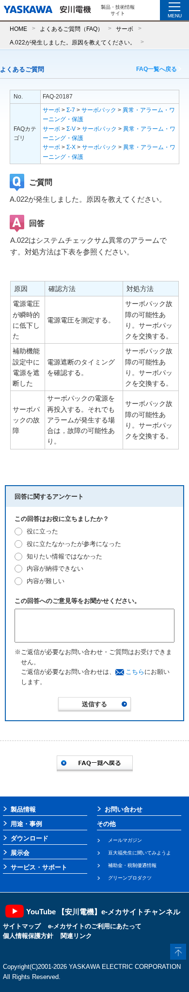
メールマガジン (125, 840)
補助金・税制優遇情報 (132, 865)
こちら (135, 671)
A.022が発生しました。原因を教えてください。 (73, 42)
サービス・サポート (39, 867)
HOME (18, 29)
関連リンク (76, 935)
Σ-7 (70, 110)
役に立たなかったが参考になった (74, 543)
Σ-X (71, 147)
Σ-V (71, 129)
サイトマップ (22, 926)
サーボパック (98, 110)
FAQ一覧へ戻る (156, 69)
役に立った (42, 531)
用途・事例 (26, 823)
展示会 (20, 852)
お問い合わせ (123, 809)
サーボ (124, 29)
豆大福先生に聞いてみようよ (139, 852)
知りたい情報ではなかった (64, 556)
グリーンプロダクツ (130, 877)
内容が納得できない (55, 568)
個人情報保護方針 (28, 935)
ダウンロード (29, 838)
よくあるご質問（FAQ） (71, 29)
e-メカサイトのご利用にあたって (95, 926)
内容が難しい (45, 581)
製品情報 (23, 809)
